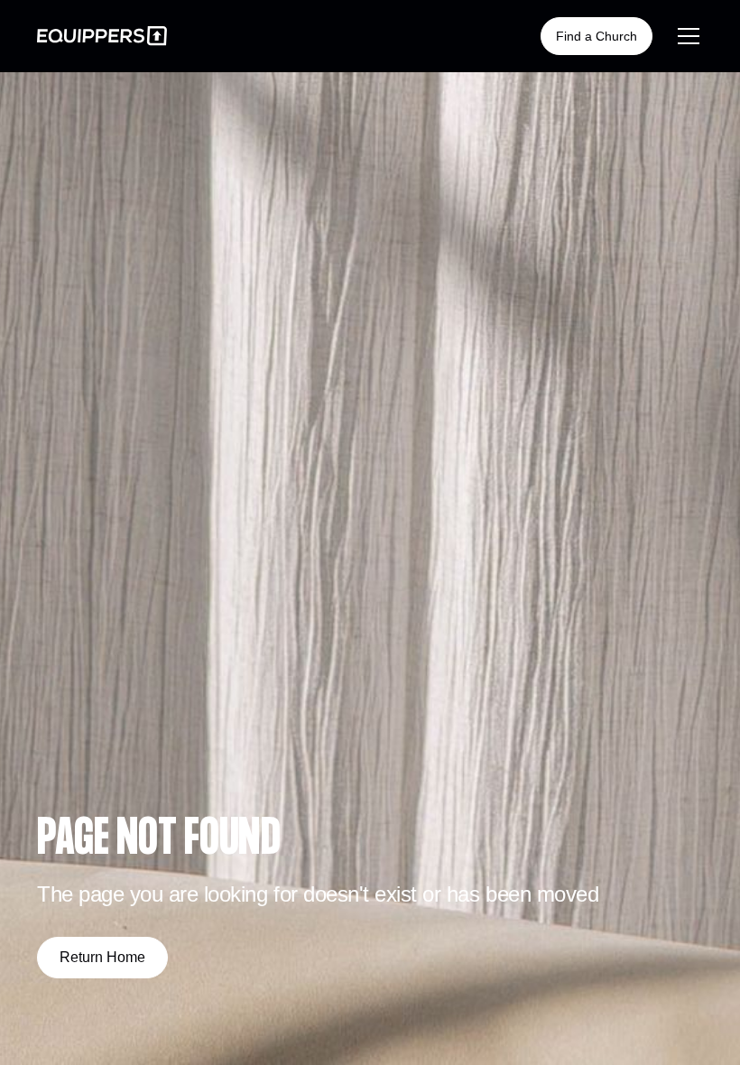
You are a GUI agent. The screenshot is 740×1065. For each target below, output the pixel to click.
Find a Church (596, 36)
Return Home (102, 957)
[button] (685, 36)
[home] (102, 35)
